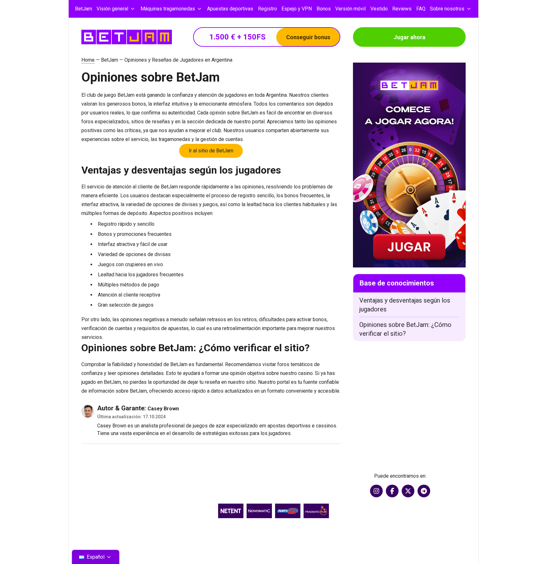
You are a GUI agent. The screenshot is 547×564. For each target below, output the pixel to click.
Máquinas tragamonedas (168, 9)
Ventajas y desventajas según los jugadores (404, 305)
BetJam (83, 9)
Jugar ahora (409, 37)
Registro (267, 9)
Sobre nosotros (447, 9)
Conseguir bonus (308, 37)
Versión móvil (350, 9)
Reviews (402, 9)
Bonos (324, 9)
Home (88, 60)
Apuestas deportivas (230, 9)
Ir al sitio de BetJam (211, 151)
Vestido (379, 9)
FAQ (420, 9)
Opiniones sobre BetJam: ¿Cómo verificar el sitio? (405, 329)
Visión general (112, 9)
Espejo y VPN (296, 9)
